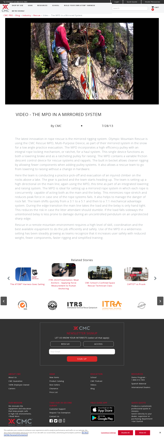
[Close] (160, 432)
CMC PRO (8, 15)
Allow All (142, 433)
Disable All (125, 433)
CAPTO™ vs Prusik (136, 284)
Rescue (36, 15)
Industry (26, 15)
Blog (17, 15)
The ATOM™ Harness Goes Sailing (27, 284)
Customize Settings (108, 433)
